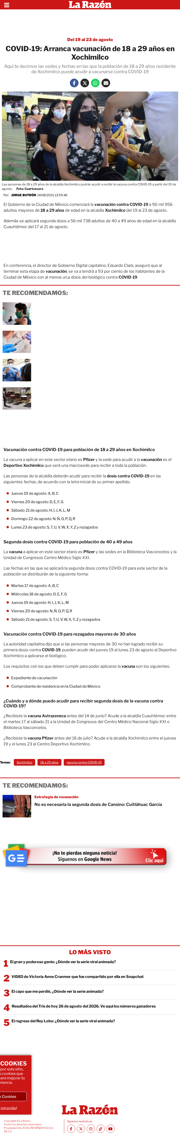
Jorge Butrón (23, 195)
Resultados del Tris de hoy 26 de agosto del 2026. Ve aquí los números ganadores (84, 1006)
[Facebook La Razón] (74, 83)
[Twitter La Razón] (84, 83)
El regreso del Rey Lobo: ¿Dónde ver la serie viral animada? (63, 1021)
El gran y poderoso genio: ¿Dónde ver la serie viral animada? (63, 962)
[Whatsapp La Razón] (95, 83)
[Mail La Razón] (105, 83)
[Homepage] (90, 4)
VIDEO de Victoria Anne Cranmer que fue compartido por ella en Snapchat (77, 976)
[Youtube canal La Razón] (110, 1129)
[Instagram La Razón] (91, 1129)
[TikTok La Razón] (101, 1129)
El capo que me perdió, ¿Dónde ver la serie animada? (57, 991)
